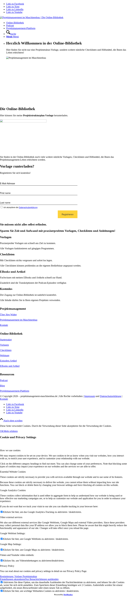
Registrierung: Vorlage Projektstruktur (18, 576)
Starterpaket (6, 339)
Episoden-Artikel (8, 360)
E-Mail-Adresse (7, 183)
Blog (2, 385)
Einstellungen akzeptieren (12, 579)
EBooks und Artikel (10, 366)
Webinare (4, 355)
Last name (5, 202)
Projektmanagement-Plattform (14, 391)
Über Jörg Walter (8, 314)
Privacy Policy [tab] (7, 566)
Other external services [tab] (11, 517)
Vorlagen (4, 345)
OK (2, 431)
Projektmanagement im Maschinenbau (18, 320)
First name (5, 192)
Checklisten (5, 350)
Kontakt (4, 325)
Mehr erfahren (11, 431)
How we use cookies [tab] (10, 450)
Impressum (89, 396)
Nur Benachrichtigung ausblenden (42, 579)
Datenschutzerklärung (28, 207)
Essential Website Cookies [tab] (13, 471)
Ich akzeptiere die (20, 207)
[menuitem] (66, 22)
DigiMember (68, 595)
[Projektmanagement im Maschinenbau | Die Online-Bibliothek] (31, 17)
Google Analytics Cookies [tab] (13, 490)
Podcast (4, 380)
